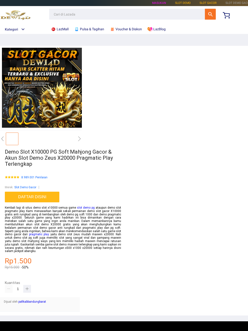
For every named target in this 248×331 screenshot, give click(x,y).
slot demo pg (86, 207)
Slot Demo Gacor (25, 187)
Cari (210, 14)
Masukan (159, 3)
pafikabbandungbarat (32, 301)
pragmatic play (39, 234)
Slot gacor (208, 3)
